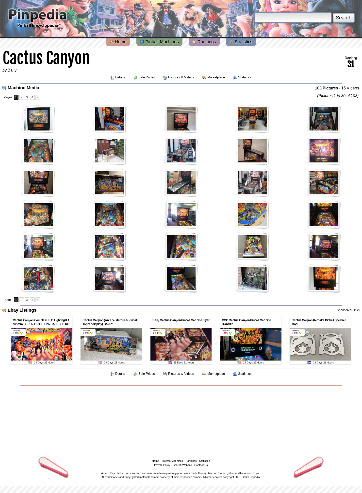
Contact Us (201, 465)
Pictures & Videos (181, 77)
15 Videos (350, 88)
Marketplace (216, 77)
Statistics (242, 41)
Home (120, 41)
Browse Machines (172, 460)
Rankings (206, 41)
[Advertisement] (181, 421)
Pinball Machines (161, 41)
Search (343, 17)
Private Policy (162, 465)
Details (120, 77)
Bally (12, 70)
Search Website (182, 465)
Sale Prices (146, 77)
